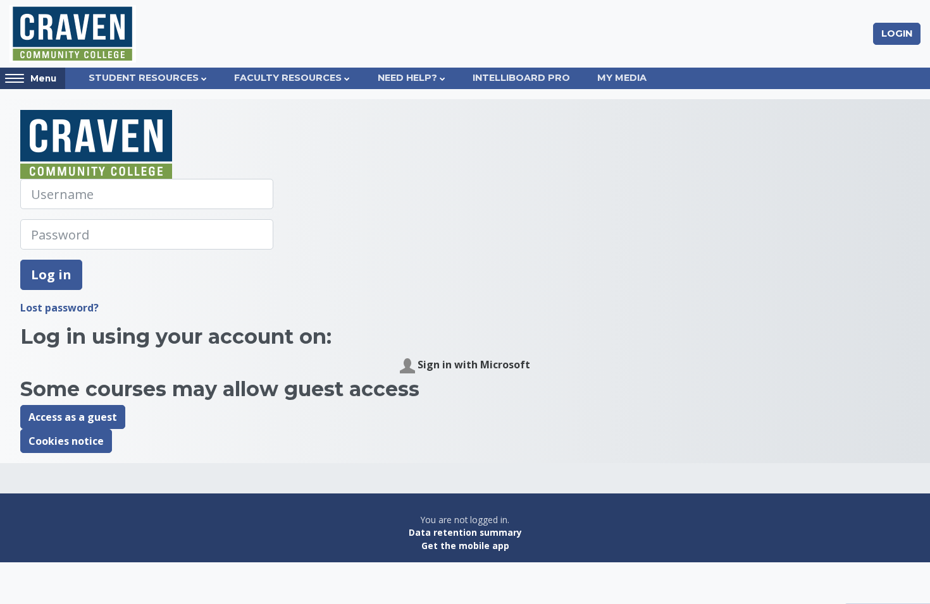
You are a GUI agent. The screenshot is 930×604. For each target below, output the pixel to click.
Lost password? (59, 308)
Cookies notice (66, 441)
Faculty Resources (288, 77)
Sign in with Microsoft (472, 364)
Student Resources (144, 77)
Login (896, 33)
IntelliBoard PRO (521, 77)
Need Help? (407, 77)
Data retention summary (465, 532)
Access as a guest (72, 417)
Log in (51, 274)
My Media (622, 77)
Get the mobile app (465, 546)
